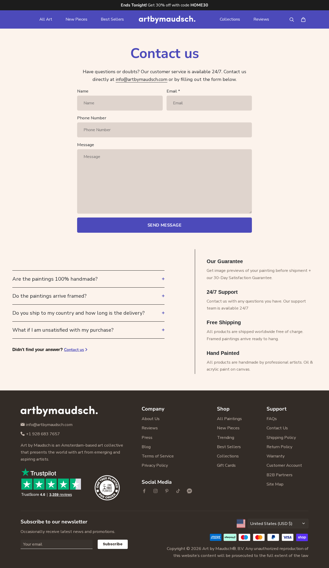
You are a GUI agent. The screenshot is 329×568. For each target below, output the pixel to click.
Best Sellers (112, 19)
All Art (45, 19)
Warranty (276, 456)
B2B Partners (280, 475)
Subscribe (113, 544)
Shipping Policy (281, 437)
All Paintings (229, 419)
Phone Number (91, 118)
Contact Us (277, 428)
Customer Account (284, 465)
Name (82, 91)
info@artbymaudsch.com (141, 79)
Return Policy (279, 447)
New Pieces (76, 19)
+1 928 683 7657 (43, 434)
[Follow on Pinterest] (166, 491)
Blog (146, 447)
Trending (225, 437)
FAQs (272, 419)
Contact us (74, 350)
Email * (173, 91)
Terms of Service (158, 456)
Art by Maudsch (217, 549)
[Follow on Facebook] (144, 491)
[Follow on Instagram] (155, 491)
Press (147, 437)
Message (85, 145)
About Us (151, 419)
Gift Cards (226, 465)
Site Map (275, 484)
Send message (165, 225)
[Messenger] (189, 491)
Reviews (261, 19)
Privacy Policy (155, 465)
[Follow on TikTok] (178, 491)
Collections (230, 19)
